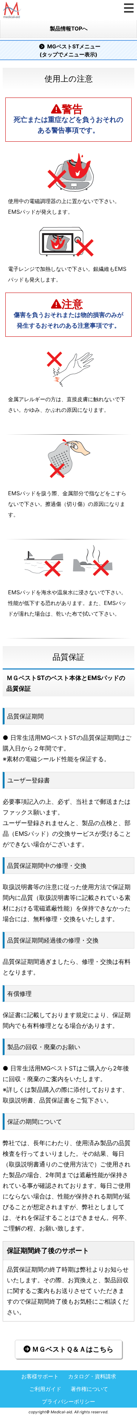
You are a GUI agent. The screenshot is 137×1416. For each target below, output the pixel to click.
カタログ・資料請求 (92, 1376)
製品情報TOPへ (69, 28)
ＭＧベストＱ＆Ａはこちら (71, 1349)
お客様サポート (40, 1376)
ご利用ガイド (45, 1389)
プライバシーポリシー (68, 1401)
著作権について (89, 1389)
